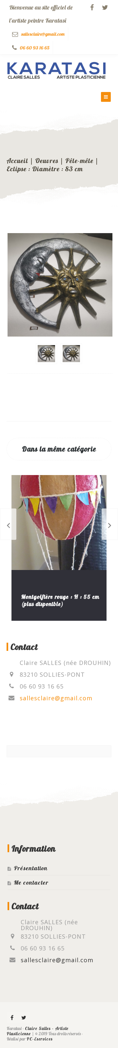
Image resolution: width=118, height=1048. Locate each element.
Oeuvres (46, 160)
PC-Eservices (40, 1038)
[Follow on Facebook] (91, 7)
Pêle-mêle (79, 160)
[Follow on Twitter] (104, 7)
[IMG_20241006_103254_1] (46, 353)
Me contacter (31, 882)
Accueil (17, 160)
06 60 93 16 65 (34, 48)
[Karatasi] (57, 69)
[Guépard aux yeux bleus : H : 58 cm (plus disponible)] (110, 524)
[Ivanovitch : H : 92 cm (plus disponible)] (8, 524)
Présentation (31, 868)
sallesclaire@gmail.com (43, 34)
